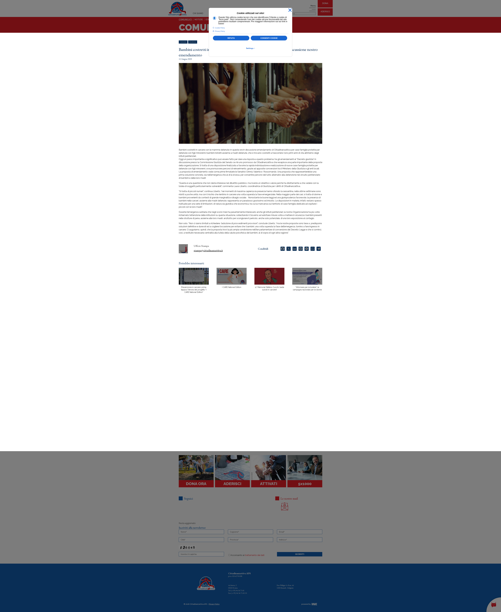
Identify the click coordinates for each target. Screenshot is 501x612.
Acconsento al (247, 555)
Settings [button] (250, 48)
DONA (325, 3)
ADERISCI (325, 11)
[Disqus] (250, 341)
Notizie (199, 19)
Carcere (183, 42)
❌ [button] (290, 10)
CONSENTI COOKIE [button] (269, 38)
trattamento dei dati (254, 555)
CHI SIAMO (198, 13)
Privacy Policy (214, 604)
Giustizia (192, 42)
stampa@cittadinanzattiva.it (208, 250)
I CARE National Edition (231, 287)
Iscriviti (299, 554)
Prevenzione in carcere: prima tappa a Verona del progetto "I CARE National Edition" (193, 289)
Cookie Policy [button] (220, 28)
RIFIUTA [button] (231, 38)
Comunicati (185, 19)
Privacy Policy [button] (220, 31)
